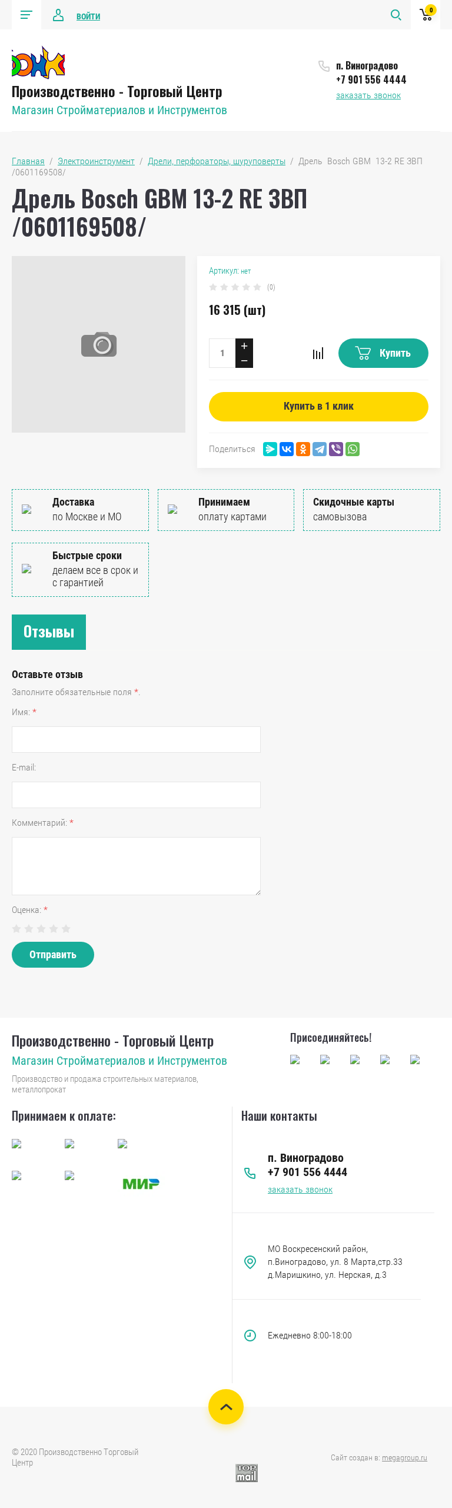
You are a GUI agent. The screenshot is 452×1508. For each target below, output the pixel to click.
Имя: (24, 712)
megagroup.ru (404, 1457)
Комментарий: (43, 822)
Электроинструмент (96, 161)
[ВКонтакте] (287, 449)
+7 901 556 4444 (371, 79)
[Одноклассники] (303, 449)
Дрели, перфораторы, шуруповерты (216, 161)
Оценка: (30, 909)
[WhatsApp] (352, 449)
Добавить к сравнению (318, 353)
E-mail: (24, 767)
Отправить (53, 954)
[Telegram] (320, 449)
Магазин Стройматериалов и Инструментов (119, 110)
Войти (88, 16)
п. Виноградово (367, 65)
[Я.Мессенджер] (270, 449)
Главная (28, 161)
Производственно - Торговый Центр (117, 90)
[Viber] (336, 449)
